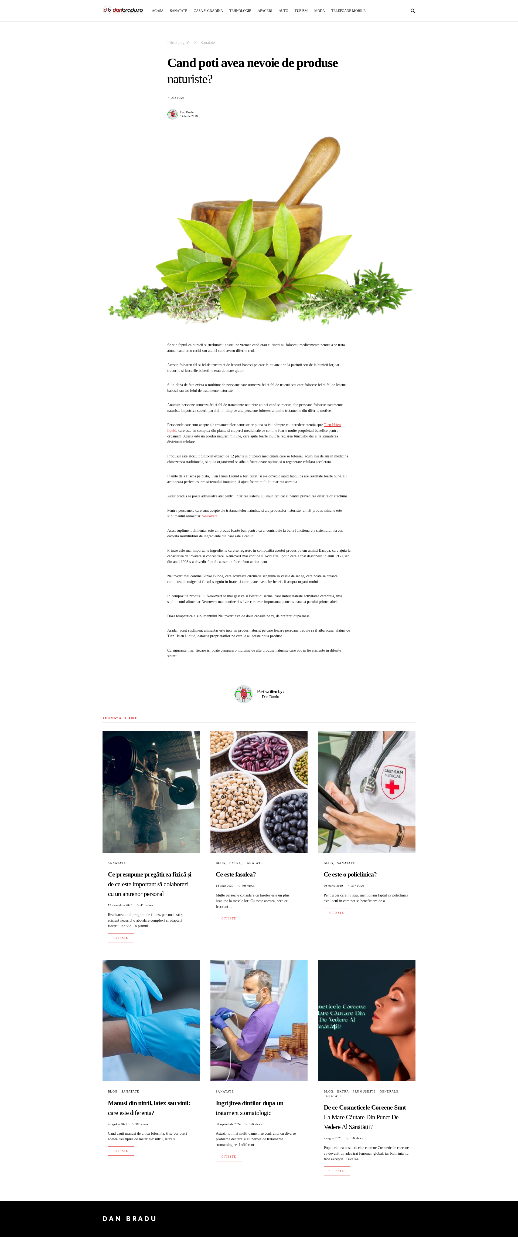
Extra (235, 863)
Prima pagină (178, 42)
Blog (221, 863)
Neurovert (209, 516)
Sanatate (207, 42)
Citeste (121, 937)
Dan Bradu (187, 112)
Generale (389, 1091)
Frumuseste (364, 1091)
